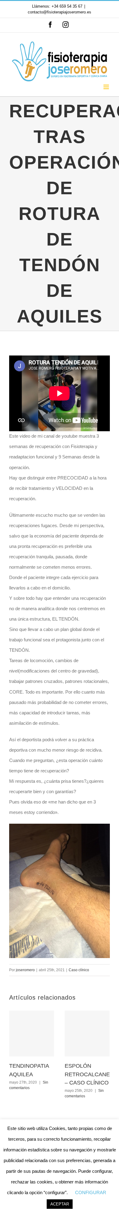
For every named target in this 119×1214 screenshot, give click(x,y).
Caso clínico (79, 970)
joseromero (25, 970)
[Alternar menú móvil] (106, 87)
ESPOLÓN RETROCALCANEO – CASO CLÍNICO (89, 1074)
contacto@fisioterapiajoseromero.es (59, 12)
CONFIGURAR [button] (90, 1192)
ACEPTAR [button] (59, 1204)
